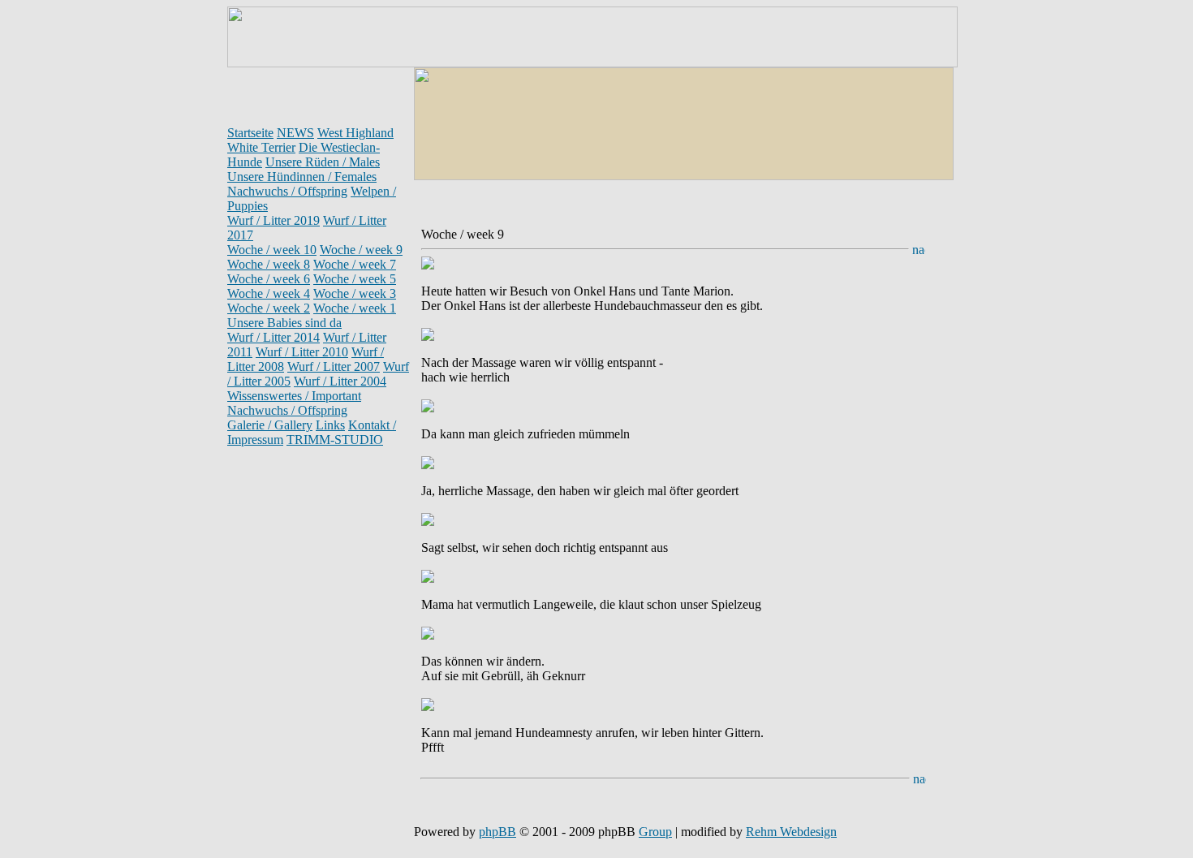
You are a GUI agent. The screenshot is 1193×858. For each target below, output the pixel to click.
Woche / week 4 (268, 293)
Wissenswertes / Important (294, 396)
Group (655, 832)
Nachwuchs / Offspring (287, 191)
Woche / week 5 (354, 279)
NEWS (295, 133)
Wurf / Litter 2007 (333, 366)
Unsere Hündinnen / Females (302, 176)
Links (330, 425)
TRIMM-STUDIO (334, 439)
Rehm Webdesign (791, 832)
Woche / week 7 (354, 264)
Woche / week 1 (354, 308)
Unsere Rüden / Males (322, 162)
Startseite (250, 133)
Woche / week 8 (268, 264)
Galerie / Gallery (269, 425)
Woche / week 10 (272, 250)
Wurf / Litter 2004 (340, 381)
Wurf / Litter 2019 (273, 220)
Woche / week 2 (268, 308)
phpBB (497, 832)
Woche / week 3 (354, 293)
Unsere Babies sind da (284, 323)
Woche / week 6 (268, 279)
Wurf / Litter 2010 (302, 352)
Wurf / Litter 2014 (273, 337)
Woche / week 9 (361, 250)
